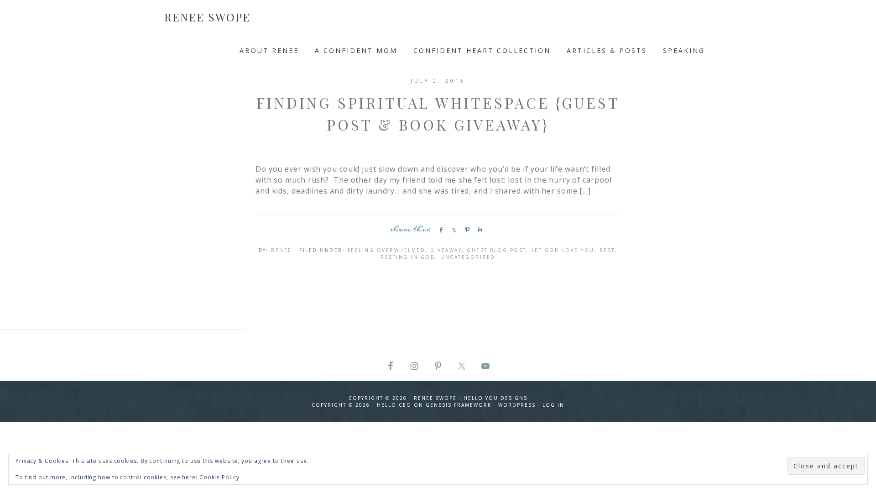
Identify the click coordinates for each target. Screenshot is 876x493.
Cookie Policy (219, 477)
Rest (607, 250)
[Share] (439, 229)
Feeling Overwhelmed (387, 250)
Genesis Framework (458, 405)
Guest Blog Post (497, 250)
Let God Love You (563, 250)
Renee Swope (207, 17)
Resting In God (408, 257)
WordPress (517, 405)
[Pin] (465, 229)
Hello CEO (394, 405)
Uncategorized (467, 257)
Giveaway (446, 250)
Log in (553, 405)
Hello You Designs (495, 398)
